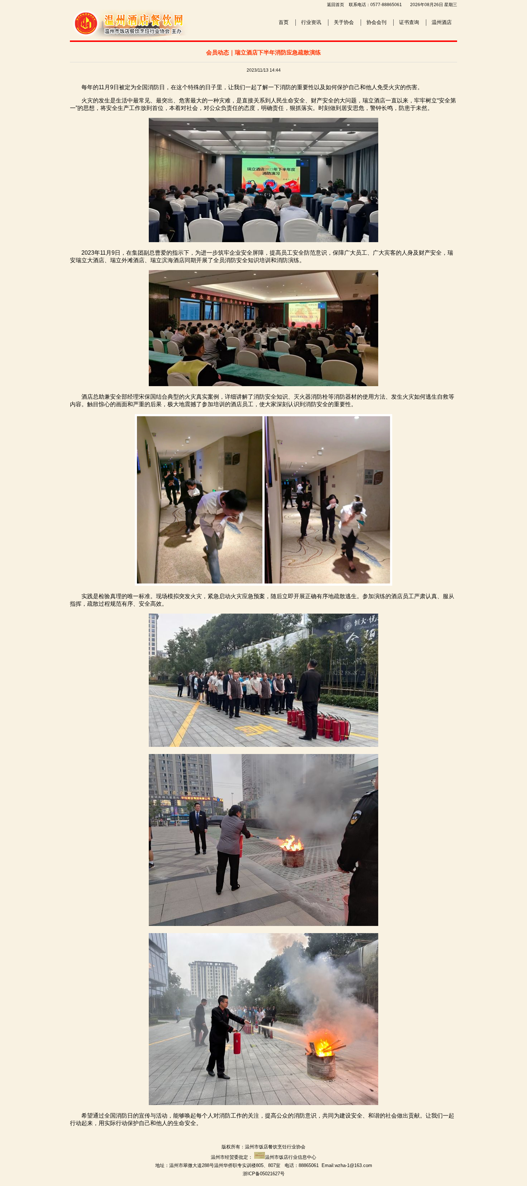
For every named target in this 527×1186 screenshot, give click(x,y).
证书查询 (409, 22)
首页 (284, 22)
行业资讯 (311, 22)
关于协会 (344, 22)
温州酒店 (442, 22)
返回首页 (335, 4)
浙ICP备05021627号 (264, 1173)
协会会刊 (376, 22)
